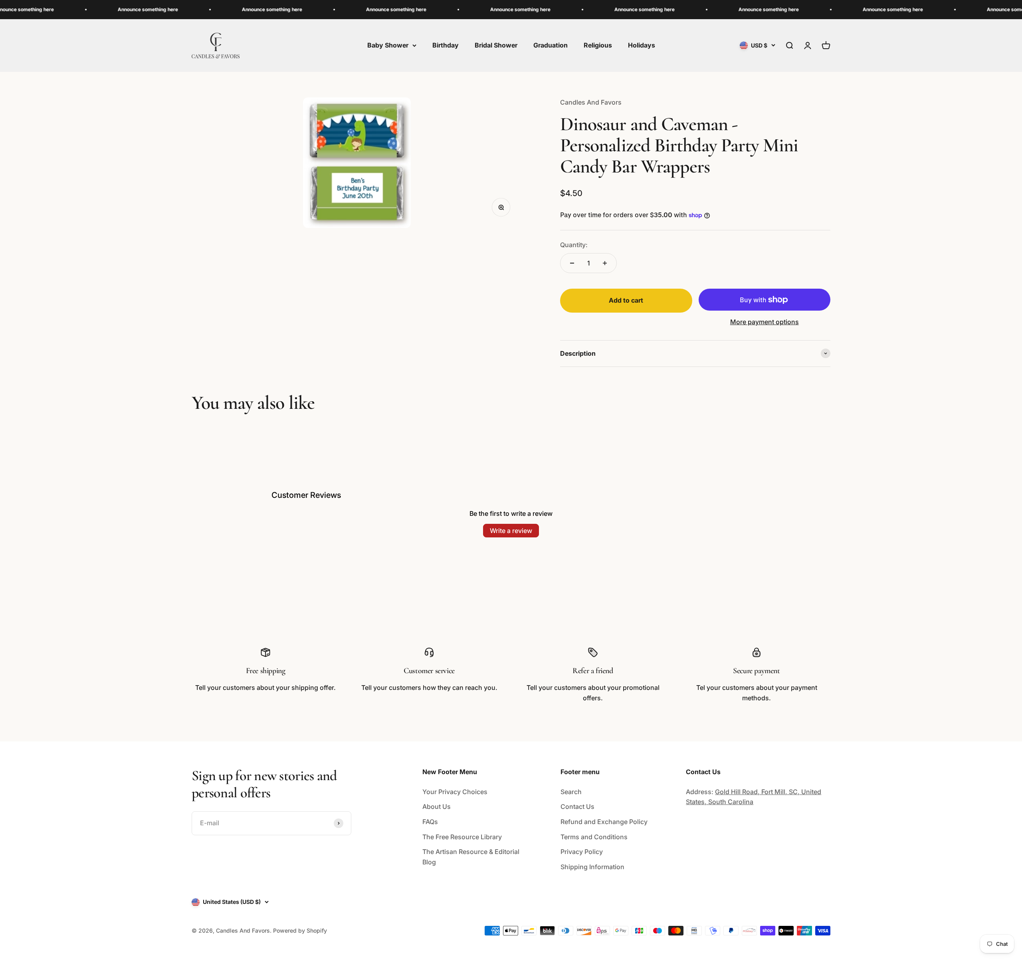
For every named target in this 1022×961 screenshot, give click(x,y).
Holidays (641, 45)
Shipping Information (592, 867)
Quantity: (574, 245)
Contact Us (577, 806)
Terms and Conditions (594, 837)
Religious (598, 45)
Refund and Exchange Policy (604, 822)
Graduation (550, 45)
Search (571, 792)
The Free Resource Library (462, 837)
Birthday (445, 45)
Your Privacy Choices (454, 792)
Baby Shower (387, 45)
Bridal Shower (496, 45)
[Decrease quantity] (572, 263)
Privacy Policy (582, 852)
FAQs (430, 822)
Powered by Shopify (300, 930)
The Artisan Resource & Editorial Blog (470, 857)
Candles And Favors (591, 102)
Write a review (511, 531)
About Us (436, 806)
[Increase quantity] (604, 263)
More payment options (764, 322)
